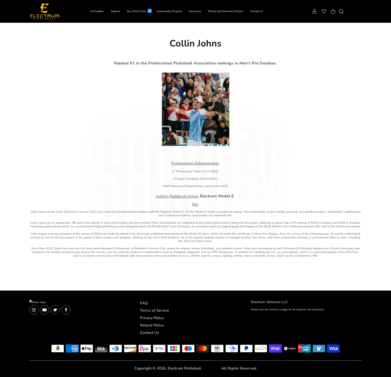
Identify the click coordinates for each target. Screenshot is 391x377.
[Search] (340, 11)
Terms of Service (154, 310)
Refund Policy (152, 325)
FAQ (144, 303)
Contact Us (149, 332)
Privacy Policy (152, 317)
